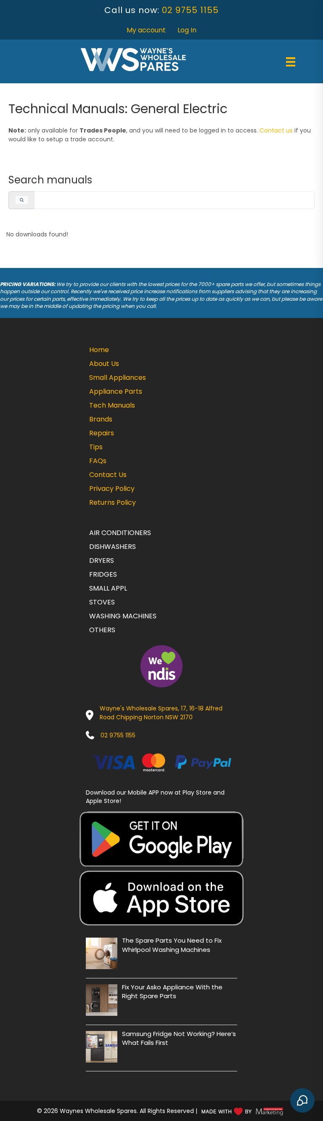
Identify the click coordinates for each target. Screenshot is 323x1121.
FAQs (97, 461)
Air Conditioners (120, 533)
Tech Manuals (112, 405)
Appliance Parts (115, 391)
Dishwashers (112, 546)
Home (99, 350)
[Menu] (290, 62)
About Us (104, 363)
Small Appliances (117, 377)
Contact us (276, 130)
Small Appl (108, 588)
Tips (96, 447)
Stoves (102, 602)
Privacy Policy (112, 488)
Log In (186, 30)
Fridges (103, 574)
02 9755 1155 (190, 10)
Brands (100, 419)
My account (146, 30)
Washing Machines (122, 616)
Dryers (101, 560)
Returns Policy (112, 502)
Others (102, 630)
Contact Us (108, 475)
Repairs (101, 433)
